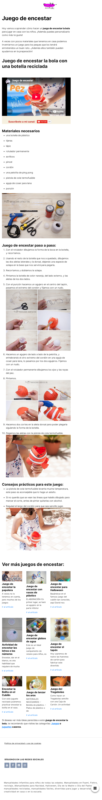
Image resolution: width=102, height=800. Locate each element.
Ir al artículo (7, 607)
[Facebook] (12, 765)
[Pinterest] (18, 765)
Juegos (55, 723)
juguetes (7, 727)
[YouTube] (6, 765)
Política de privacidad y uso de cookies (22, 743)
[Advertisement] (85, 67)
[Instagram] (24, 765)
